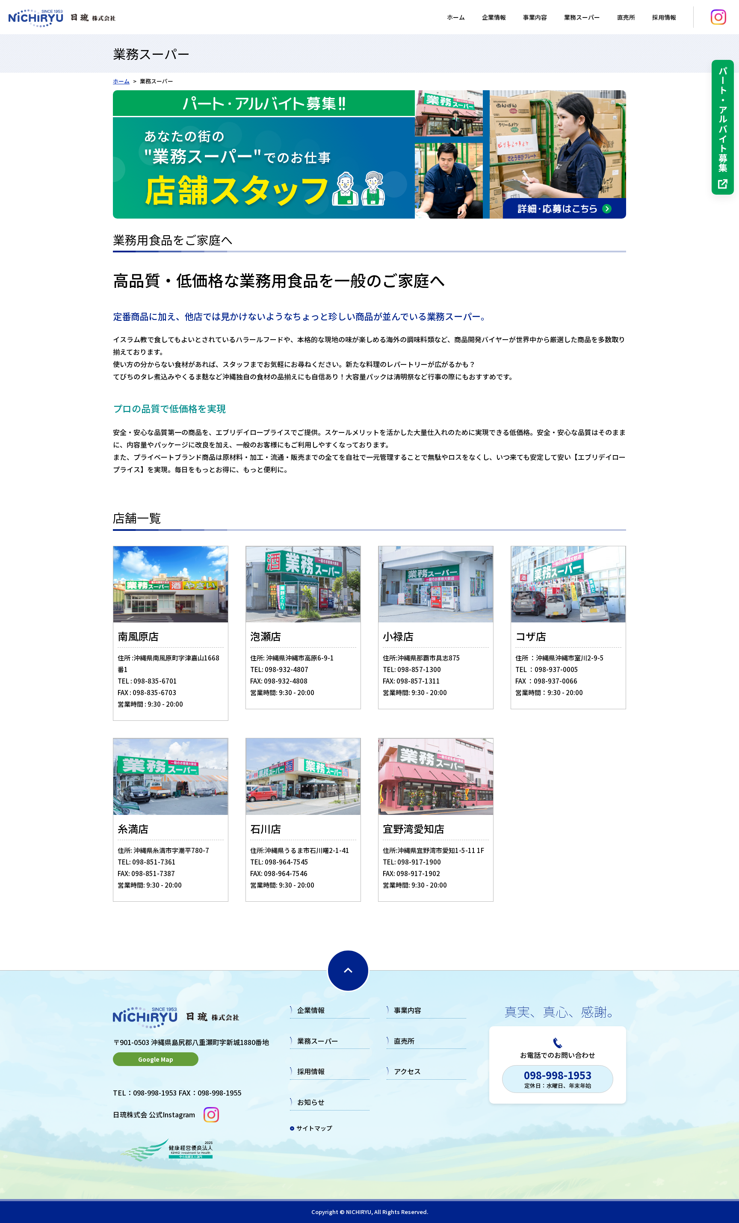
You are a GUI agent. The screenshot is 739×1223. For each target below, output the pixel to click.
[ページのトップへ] (348, 970)
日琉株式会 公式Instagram (154, 1114)
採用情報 (311, 1071)
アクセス (407, 1071)
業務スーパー (582, 17)
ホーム (456, 17)
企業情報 (494, 17)
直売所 (626, 17)
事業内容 (535, 17)
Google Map (155, 1059)
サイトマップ (314, 1128)
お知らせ (311, 1102)
